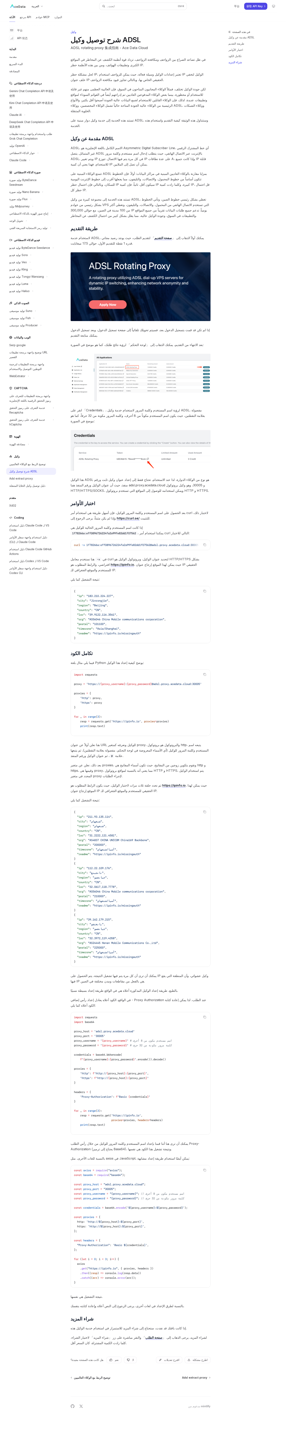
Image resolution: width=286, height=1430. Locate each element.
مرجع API (25, 17)
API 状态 (22, 38)
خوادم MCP (43, 17)
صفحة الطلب (153, 1337)
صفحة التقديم (163, 238)
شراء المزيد (235, 62)
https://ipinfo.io (122, 565)
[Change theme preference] (273, 6)
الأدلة (12, 17)
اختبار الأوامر (235, 49)
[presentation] (140, 545)
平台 (20, 30)
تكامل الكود (235, 56)
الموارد (58, 17)
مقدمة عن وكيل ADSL (241, 37)
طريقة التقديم (236, 43)
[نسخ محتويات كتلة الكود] (204, 544)
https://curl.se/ (128, 518)
